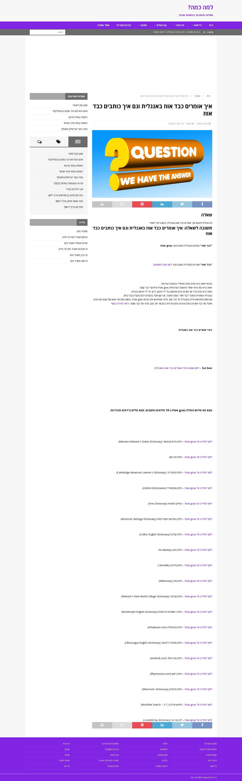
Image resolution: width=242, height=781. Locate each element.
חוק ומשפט (162, 755)
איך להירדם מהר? (74, 189)
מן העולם (162, 25)
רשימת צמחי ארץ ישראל (76, 123)
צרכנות (180, 25)
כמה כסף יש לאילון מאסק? (74, 129)
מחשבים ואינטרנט (110, 743)
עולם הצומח (113, 766)
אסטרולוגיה (211, 755)
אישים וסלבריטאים (208, 749)
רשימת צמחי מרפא (78, 117)
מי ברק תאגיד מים (79, 255)
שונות (144, 25)
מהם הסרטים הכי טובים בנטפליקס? (70, 111)
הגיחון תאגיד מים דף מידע (75, 237)
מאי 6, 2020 (202, 123)
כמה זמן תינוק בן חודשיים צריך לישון (66, 195)
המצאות (164, 749)
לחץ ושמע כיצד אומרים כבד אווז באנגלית (177, 368)
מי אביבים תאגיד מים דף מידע (73, 249)
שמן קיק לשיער (80, 105)
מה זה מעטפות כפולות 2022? (68, 183)
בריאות (198, 25)
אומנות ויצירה (210, 743)
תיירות (67, 766)
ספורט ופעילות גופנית (109, 760)
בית (211, 25)
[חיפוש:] (47, 32)
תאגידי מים (82, 231)
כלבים (165, 760)
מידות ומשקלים (112, 749)
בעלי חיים (212, 760)
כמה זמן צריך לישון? (73, 207)
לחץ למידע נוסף (120, 303)
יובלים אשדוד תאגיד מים (76, 243)
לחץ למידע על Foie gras (198, 441)
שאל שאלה (103, 25)
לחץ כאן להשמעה (162, 264)
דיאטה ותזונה (162, 766)
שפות (188, 123)
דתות (165, 743)
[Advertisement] (121, 66)
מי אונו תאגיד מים (79, 261)
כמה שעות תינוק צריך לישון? (69, 201)
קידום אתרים (124, 25)
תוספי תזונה (64, 760)
